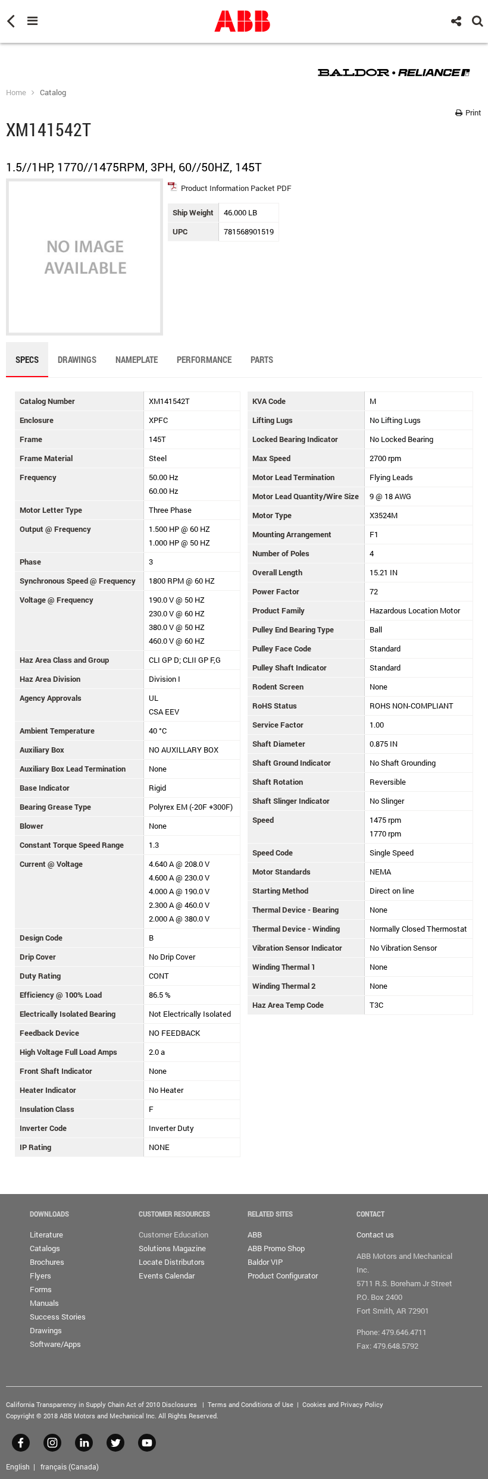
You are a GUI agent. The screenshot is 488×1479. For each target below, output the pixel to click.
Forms (41, 1289)
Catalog (53, 92)
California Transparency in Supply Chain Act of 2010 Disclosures (101, 1404)
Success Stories (58, 1316)
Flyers (40, 1275)
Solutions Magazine (172, 1248)
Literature (46, 1234)
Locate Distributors (172, 1261)
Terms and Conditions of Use (250, 1404)
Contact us (375, 1234)
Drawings (46, 1330)
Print (472, 112)
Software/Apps (55, 1344)
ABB (255, 1234)
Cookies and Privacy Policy (342, 1404)
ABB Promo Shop (276, 1248)
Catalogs (45, 1248)
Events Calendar (167, 1275)
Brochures (47, 1261)
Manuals (44, 1303)
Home (16, 92)
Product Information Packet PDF (236, 188)
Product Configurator (283, 1275)
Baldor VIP (265, 1261)
